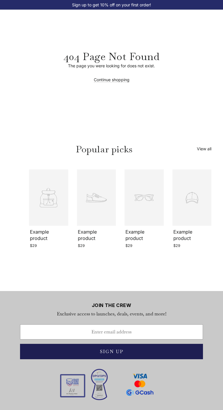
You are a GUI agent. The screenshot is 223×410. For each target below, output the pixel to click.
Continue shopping (112, 79)
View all (204, 148)
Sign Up (111, 351)
